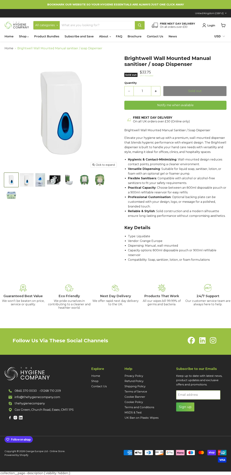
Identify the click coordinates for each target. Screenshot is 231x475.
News (173, 36)
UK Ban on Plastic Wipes (141, 417)
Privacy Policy (134, 376)
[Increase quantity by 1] (155, 91)
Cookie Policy (134, 402)
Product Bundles (46, 36)
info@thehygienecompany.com (37, 397)
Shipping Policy (135, 386)
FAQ (119, 36)
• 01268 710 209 (50, 390)
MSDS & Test (133, 412)
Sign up (185, 407)
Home (9, 36)
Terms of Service (136, 391)
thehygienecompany (30, 403)
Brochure (134, 36)
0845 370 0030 (26, 390)
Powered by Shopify (16, 455)
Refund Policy (134, 381)
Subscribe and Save (79, 36)
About (104, 36)
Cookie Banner (135, 396)
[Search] (140, 25)
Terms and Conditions (139, 407)
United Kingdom (209, 13)
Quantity (130, 82)
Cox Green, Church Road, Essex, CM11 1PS (44, 409)
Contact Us (155, 36)
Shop (23, 36)
